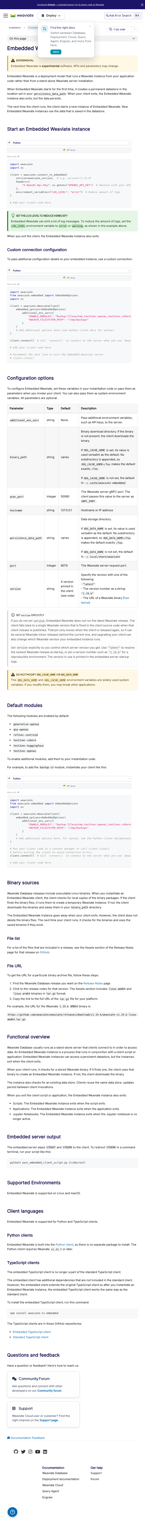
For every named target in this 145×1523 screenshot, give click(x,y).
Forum (95, 1479)
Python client (64, 1244)
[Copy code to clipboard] (127, 164)
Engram (47, 1497)
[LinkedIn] (45, 1452)
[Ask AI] (12, 1512)
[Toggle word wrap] (120, 164)
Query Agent (50, 1491)
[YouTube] (37, 1452)
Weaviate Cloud (52, 1485)
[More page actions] (135, 29)
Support (96, 1473)
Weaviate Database (55, 1473)
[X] (23, 1452)
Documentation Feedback (27, 1438)
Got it (56, 52)
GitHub (44, 952)
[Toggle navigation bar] (5, 15)
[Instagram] (30, 1452)
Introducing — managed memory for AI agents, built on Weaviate (70, 5)
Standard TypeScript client (30, 1337)
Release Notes (93, 983)
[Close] (142, 4)
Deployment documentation (60, 1479)
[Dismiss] (90, 26)
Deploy (51, 15)
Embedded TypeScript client (32, 1332)
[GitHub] (16, 1452)
